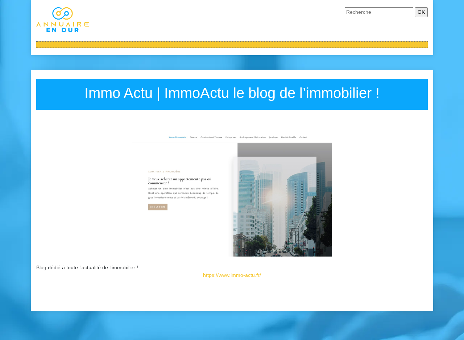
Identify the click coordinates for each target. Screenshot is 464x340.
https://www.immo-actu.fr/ (232, 275)
